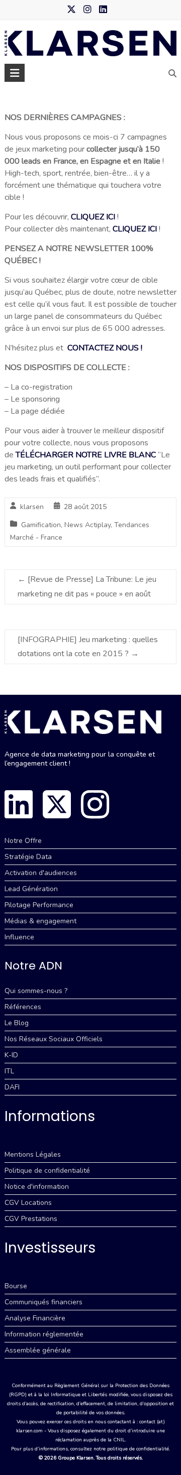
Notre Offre (23, 840)
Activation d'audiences (41, 873)
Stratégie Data (28, 857)
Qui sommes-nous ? (36, 991)
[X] (57, 804)
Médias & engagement (40, 921)
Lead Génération (31, 889)
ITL (9, 1071)
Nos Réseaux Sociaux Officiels (54, 1039)
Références (23, 1007)
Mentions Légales (33, 1154)
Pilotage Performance (39, 905)
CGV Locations (28, 1202)
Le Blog (17, 1023)
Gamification (41, 525)
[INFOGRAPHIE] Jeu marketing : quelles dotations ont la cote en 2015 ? (88, 647)
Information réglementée (44, 1334)
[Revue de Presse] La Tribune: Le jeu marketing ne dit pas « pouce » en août (87, 586)
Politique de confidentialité (47, 1170)
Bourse (16, 1286)
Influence (19, 937)
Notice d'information (37, 1186)
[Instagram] (95, 804)
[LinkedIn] (19, 804)
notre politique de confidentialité (131, 1448)
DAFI (12, 1087)
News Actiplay (87, 525)
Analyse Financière (35, 1318)
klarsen (32, 507)
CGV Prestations (31, 1218)
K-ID (11, 1055)
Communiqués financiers (43, 1302)
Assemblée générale (38, 1350)
